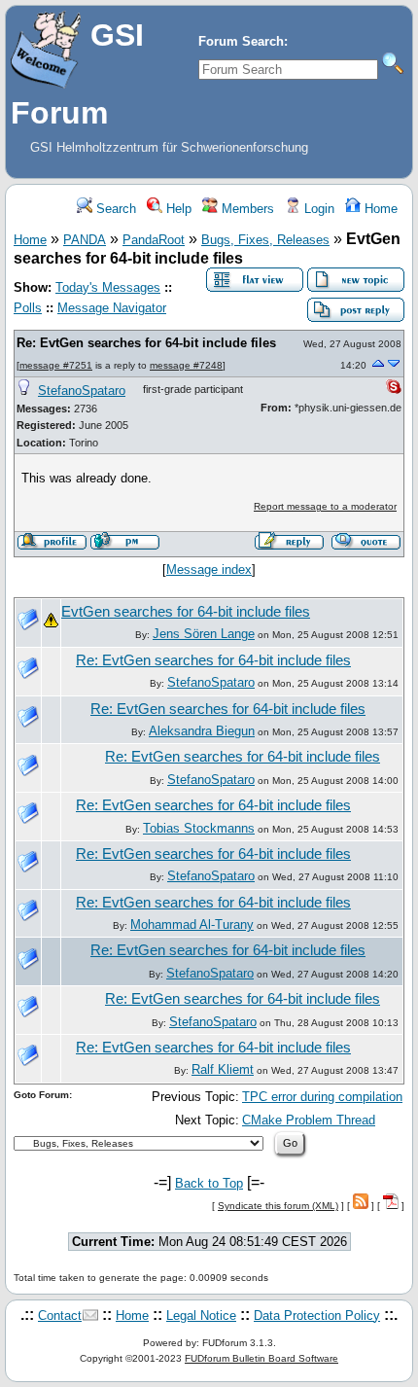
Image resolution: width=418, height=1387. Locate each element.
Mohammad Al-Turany (192, 924)
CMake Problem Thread (308, 1120)
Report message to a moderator (325, 506)
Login (317, 208)
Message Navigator (111, 308)
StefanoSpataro (81, 390)
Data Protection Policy (317, 1315)
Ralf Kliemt (223, 1069)
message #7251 (55, 365)
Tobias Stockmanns (199, 828)
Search (114, 208)
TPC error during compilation (322, 1096)
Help (177, 208)
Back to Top (209, 1183)
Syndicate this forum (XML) (278, 1205)
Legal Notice (201, 1315)
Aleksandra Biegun (202, 731)
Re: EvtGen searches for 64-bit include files (146, 343)
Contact (60, 1315)
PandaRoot (153, 239)
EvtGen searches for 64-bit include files (185, 612)
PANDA (84, 239)
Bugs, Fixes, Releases (265, 239)
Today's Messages (107, 287)
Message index (209, 569)
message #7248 (186, 365)
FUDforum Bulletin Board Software (261, 1358)
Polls (28, 308)
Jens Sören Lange (204, 633)
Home (379, 208)
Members (246, 208)
